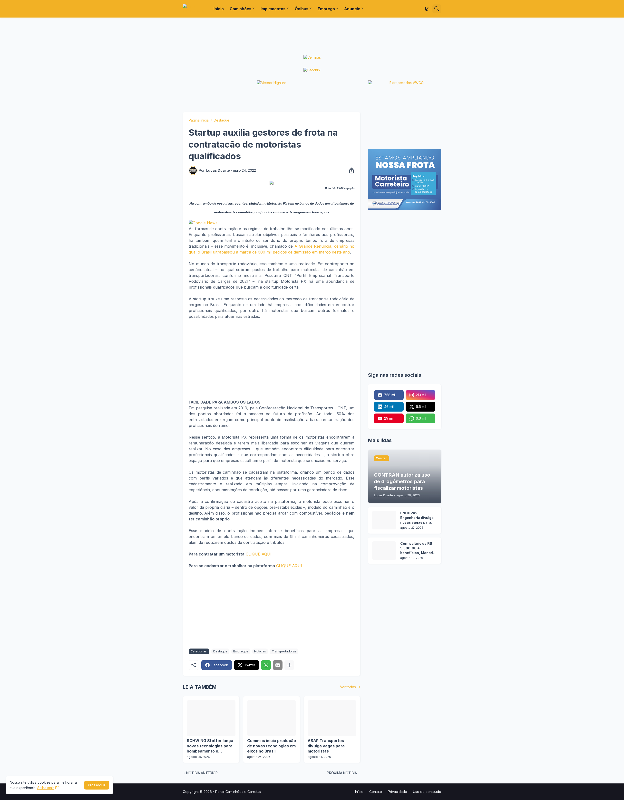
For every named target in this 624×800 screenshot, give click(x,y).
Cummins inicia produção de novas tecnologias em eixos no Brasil (271, 745)
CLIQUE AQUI (259, 554)
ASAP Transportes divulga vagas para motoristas (326, 745)
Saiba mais (45, 788)
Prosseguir (96, 785)
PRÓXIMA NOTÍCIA (342, 773)
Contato (375, 792)
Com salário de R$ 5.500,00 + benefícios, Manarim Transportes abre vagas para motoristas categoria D (418, 548)
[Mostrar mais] (289, 665)
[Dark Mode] (426, 8)
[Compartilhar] (350, 170)
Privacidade (397, 792)
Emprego (326, 8)
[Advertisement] (312, 36)
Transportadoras (284, 651)
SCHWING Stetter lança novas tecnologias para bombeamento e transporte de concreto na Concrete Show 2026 (210, 746)
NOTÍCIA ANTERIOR (202, 773)
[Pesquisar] (436, 8)
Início (219, 8)
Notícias (260, 651)
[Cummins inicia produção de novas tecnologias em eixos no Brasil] (271, 718)
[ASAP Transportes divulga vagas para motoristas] (332, 718)
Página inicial (199, 120)
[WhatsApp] (266, 665)
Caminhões (240, 8)
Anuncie (352, 8)
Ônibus (301, 8)
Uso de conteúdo (427, 792)
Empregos (240, 651)
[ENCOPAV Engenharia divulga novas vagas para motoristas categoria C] (384, 520)
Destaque (221, 120)
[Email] (278, 665)
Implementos (273, 8)
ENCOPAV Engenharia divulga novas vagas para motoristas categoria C (417, 518)
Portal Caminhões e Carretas (238, 792)
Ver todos (348, 687)
